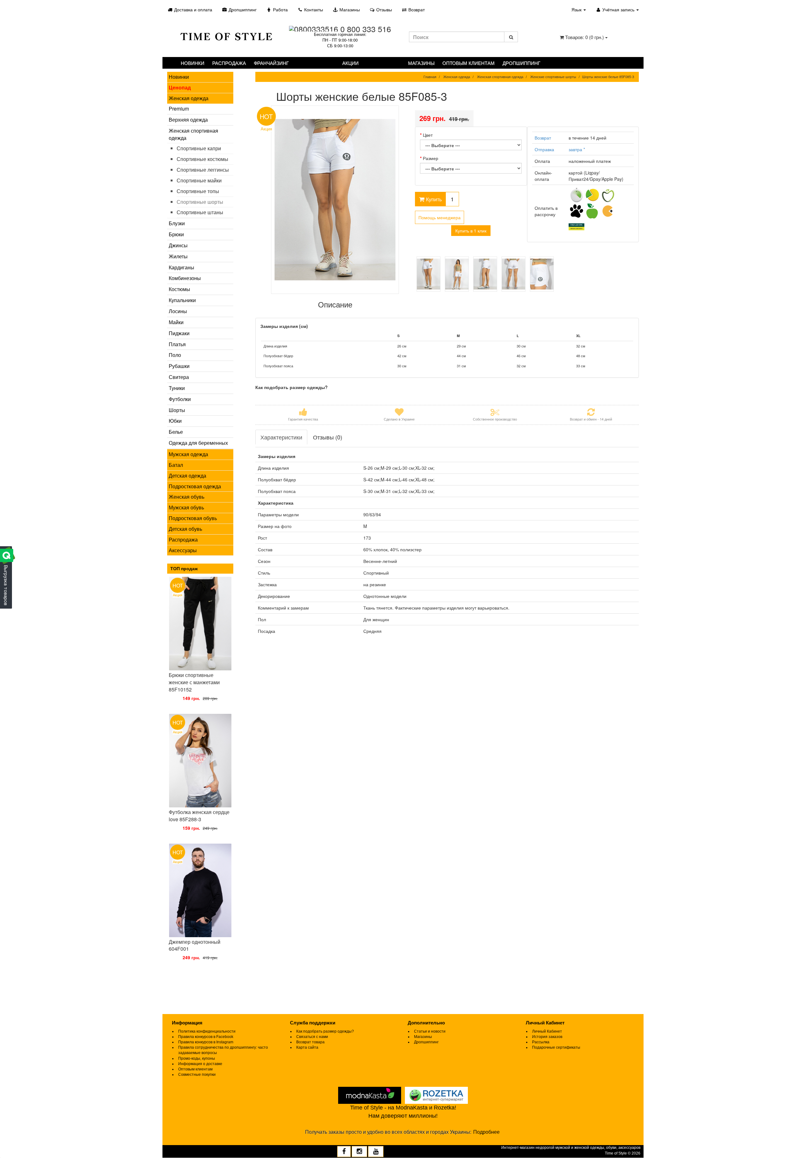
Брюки (176, 234)
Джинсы (178, 245)
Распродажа (229, 63)
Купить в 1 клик (470, 230)
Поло (175, 354)
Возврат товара (310, 1042)
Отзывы (383, 9)
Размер (430, 158)
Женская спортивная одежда (193, 134)
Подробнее (486, 1132)
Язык (577, 9)
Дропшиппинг (242, 9)
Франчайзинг (271, 63)
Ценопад (180, 87)
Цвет (428, 135)
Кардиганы (181, 267)
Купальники (182, 300)
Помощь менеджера (439, 217)
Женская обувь (186, 496)
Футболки (180, 399)
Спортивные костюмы (202, 159)
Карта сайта (307, 1047)
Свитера (179, 377)
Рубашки (179, 366)
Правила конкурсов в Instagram (205, 1042)
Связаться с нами (312, 1037)
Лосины (178, 311)
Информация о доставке (200, 1064)
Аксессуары (183, 550)
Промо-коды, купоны (196, 1058)
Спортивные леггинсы (203, 169)
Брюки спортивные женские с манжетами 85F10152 (194, 682)
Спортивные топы (198, 191)
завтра (577, 149)
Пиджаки (179, 333)
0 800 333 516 (365, 28)
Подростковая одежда (195, 486)
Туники (177, 388)
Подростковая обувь (193, 518)
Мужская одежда (188, 454)
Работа (280, 9)
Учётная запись (618, 9)
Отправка (544, 149)
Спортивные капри (199, 148)
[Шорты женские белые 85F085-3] (335, 200)
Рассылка (540, 1042)
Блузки (177, 223)
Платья (177, 344)
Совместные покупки (197, 1074)
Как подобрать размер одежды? (325, 1031)
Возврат (416, 9)
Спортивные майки (199, 180)
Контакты (313, 9)
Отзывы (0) (327, 437)
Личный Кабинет (547, 1031)
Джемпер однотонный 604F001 (194, 945)
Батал (176, 464)
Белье (176, 431)
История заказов (547, 1037)
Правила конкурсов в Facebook (205, 1037)
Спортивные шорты (200, 201)
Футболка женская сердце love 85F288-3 (199, 815)
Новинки (192, 63)
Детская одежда (187, 475)
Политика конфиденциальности (207, 1031)
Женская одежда (188, 98)
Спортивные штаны (200, 212)
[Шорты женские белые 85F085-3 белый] (428, 274)
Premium (179, 108)
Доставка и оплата (192, 9)
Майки (176, 322)
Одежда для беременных (198, 442)
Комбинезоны (185, 278)
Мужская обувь (186, 507)
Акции (350, 63)
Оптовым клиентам (468, 63)
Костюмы (179, 289)
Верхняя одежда (188, 119)
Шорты (177, 410)
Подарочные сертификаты (556, 1047)
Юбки (175, 420)
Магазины (349, 9)
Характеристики (281, 437)
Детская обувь (185, 528)
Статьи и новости (430, 1031)
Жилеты (178, 256)
